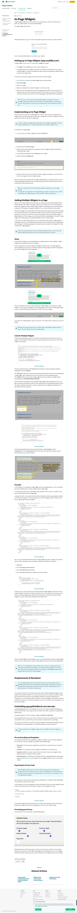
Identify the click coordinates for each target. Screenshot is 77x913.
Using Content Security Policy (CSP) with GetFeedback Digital (23, 879)
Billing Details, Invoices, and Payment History (38, 879)
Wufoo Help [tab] (14, 8)
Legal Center (60, 892)
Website (29, 12)
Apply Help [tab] (29, 8)
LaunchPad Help (36, 895)
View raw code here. (39, 366)
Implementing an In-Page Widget (7, 24)
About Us (22, 894)
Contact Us (47, 895)
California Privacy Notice (62, 896)
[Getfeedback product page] (11, 2)
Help (15, 12)
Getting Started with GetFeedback (54, 878)
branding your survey (27, 758)
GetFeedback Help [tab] (21, 8)
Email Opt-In (47, 896)
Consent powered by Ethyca (69, 911)
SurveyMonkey (23, 892)
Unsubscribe (47, 894)
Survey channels (21, 12)
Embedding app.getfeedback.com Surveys (7, 34)
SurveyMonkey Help (36, 892)
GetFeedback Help (36, 894)
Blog (21, 896)
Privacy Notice (38, 906)
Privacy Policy (60, 894)
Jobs (21, 895)
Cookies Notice (44, 906)
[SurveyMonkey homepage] (3, 2)
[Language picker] (59, 2)
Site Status (47, 892)
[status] (39, 102)
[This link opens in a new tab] (61, 2)
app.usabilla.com (28, 63)
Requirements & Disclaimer (6, 30)
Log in (67, 1)
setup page (20, 309)
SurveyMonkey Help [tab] (6, 8)
